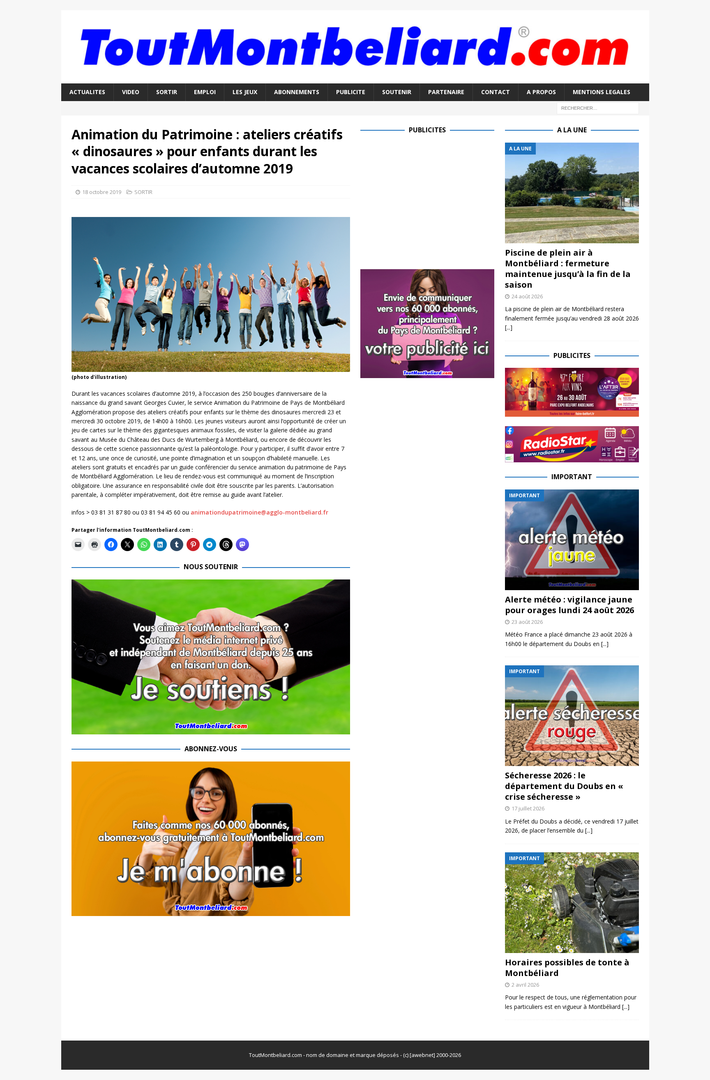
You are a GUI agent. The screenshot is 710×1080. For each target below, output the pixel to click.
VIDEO (130, 92)
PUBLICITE (350, 92)
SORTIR (166, 92)
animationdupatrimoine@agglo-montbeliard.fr (259, 512)
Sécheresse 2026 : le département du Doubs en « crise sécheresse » (564, 786)
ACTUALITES (87, 92)
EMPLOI (205, 92)
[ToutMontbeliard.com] (355, 79)
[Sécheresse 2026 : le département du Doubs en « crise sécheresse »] (572, 715)
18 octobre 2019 (101, 192)
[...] (508, 327)
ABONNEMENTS (296, 92)
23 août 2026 (527, 621)
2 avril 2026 (525, 984)
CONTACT (495, 92)
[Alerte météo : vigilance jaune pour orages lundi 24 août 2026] (572, 539)
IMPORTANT (571, 476)
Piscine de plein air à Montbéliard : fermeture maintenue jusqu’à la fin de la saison (568, 268)
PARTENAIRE (446, 92)
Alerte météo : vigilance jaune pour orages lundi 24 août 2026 (569, 605)
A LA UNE (572, 129)
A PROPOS (541, 92)
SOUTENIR (396, 92)
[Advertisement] (429, 200)
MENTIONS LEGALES (601, 92)
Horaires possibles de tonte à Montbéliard (567, 967)
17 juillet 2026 (528, 808)
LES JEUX (245, 92)
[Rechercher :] (598, 107)
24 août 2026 (527, 296)
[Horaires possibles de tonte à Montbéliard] (572, 902)
